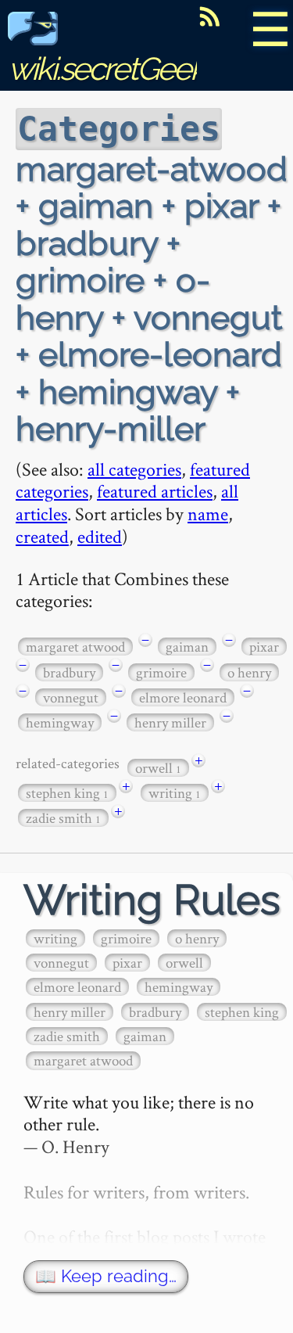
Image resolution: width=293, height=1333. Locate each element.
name (208, 513)
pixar (264, 647)
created (42, 536)
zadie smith (63, 818)
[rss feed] (209, 16)
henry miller (170, 722)
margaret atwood (75, 647)
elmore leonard (183, 697)
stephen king (67, 793)
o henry (249, 672)
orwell (158, 768)
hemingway (60, 722)
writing (174, 793)
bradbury (69, 672)
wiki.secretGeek (106, 68)
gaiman (187, 647)
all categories (134, 469)
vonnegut (70, 697)
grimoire (161, 672)
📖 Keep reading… (106, 1276)
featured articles (155, 491)
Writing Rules (151, 900)
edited (99, 536)
